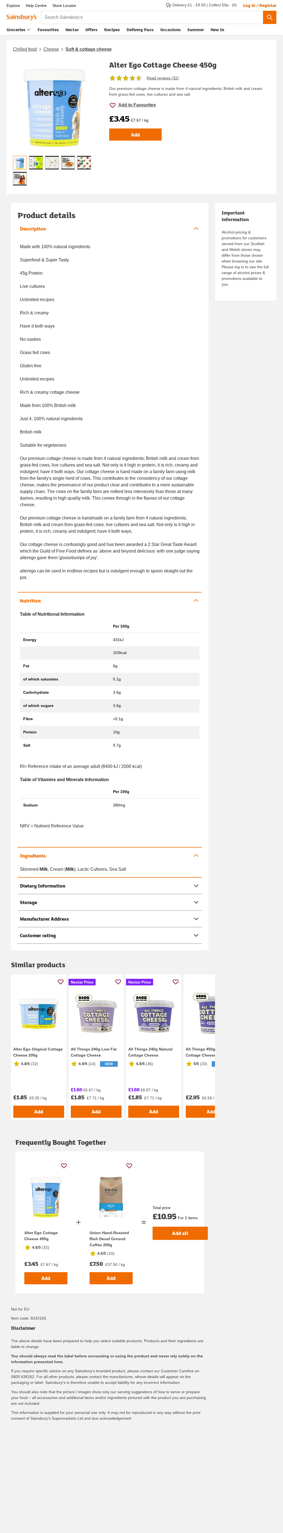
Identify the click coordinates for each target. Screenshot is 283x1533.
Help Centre (36, 5)
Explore (13, 5)
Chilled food (25, 49)
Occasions (170, 29)
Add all (180, 1233)
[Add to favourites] (60, 981)
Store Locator (64, 5)
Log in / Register (259, 5)
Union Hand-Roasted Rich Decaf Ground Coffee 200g (109, 1239)
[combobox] (152, 17)
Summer (195, 29)
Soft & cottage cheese (88, 49)
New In (217, 29)
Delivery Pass (140, 30)
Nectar (72, 29)
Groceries (16, 29)
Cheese (51, 49)
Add (135, 134)
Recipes (112, 29)
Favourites (48, 29)
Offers (91, 29)
